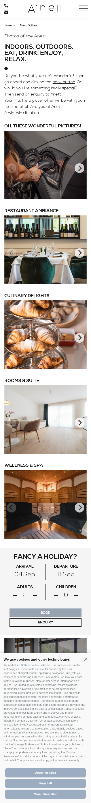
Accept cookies (45, 772)
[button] (85, 659)
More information (45, 794)
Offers (19, 27)
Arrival (19, 52)
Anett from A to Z (18, 43)
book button (64, 82)
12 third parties (30, 665)
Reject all (45, 783)
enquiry (37, 94)
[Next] (79, 168)
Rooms (19, 19)
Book (45, 613)
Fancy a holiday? (45, 556)
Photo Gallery (19, 35)
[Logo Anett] (45, 10)
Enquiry (45, 622)
